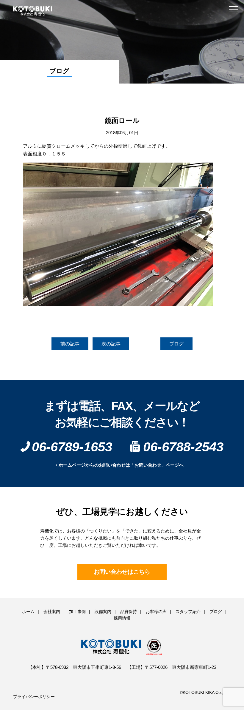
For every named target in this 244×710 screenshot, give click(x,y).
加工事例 (77, 611)
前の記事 (69, 343)
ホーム (28, 611)
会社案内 (51, 611)
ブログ (176, 343)
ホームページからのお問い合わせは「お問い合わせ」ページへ (121, 464)
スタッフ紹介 (188, 611)
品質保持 (128, 611)
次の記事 (111, 343)
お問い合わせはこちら (122, 572)
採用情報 (122, 618)
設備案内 (103, 611)
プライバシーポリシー (34, 696)
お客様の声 (156, 611)
